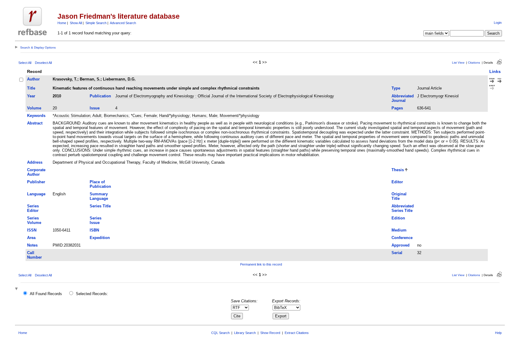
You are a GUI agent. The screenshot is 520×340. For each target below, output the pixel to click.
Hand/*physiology (174, 115)
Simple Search (96, 23)
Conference (402, 237)
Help (498, 333)
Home (61, 23)
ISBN (94, 230)
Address (34, 162)
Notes (32, 245)
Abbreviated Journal (403, 98)
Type (396, 88)
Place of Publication (100, 184)
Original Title (399, 196)
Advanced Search (123, 23)
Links (495, 71)
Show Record (270, 333)
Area (31, 237)
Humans (199, 115)
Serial (397, 252)
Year (31, 96)
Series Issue (95, 220)
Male (213, 115)
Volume (34, 108)
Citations (474, 62)
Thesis (398, 170)
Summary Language (99, 196)
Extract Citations (297, 333)
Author (33, 79)
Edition (398, 218)
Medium (399, 230)
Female (150, 115)
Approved (401, 245)
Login (498, 22)
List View (458, 62)
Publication (100, 96)
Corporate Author (36, 172)
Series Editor (33, 208)
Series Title (100, 206)
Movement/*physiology (239, 115)
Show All (76, 23)
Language (36, 194)
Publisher (36, 182)
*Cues (136, 115)
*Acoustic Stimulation (71, 115)
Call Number (34, 255)
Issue (95, 108)
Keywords (36, 115)
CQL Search (220, 333)
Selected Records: (92, 293)
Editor (397, 182)
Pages (397, 108)
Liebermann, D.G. (119, 79)
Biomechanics (116, 115)
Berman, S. (90, 79)
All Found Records (46, 293)
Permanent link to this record (261, 264)
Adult (96, 115)
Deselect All (43, 63)
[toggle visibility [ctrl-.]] (17, 289)
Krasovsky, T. (65, 79)
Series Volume (34, 220)
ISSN (31, 230)
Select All (24, 63)
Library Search (245, 333)
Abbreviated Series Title (403, 208)
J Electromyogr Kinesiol (438, 96)
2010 (57, 96)
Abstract (34, 123)
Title (31, 88)
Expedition (100, 237)
